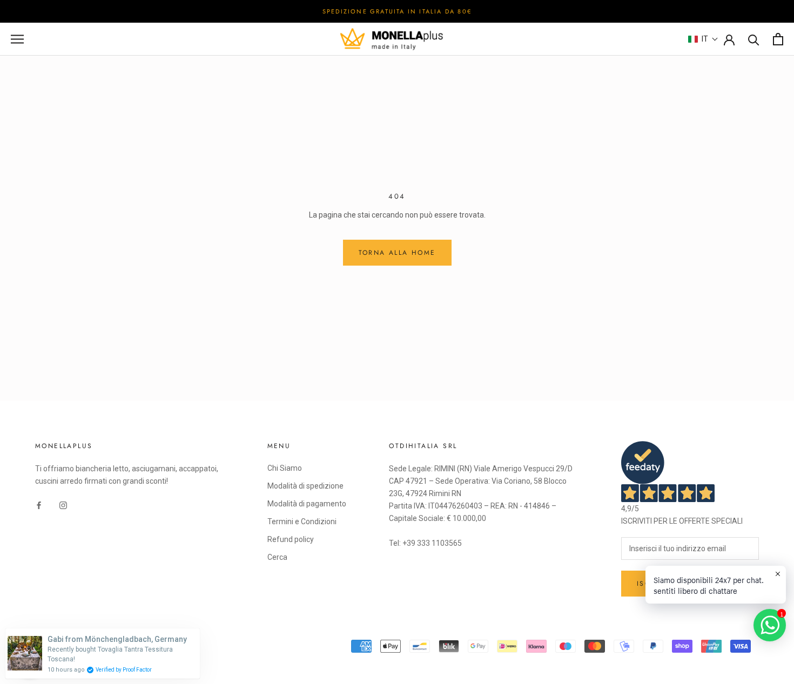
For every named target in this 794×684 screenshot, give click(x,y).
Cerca (277, 557)
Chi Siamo (284, 468)
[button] (703, 39)
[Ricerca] (753, 39)
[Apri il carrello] (778, 39)
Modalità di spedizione (305, 486)
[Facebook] (39, 504)
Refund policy (290, 539)
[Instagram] (63, 504)
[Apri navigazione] (17, 39)
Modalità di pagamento (306, 503)
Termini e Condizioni (302, 521)
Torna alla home (397, 253)
